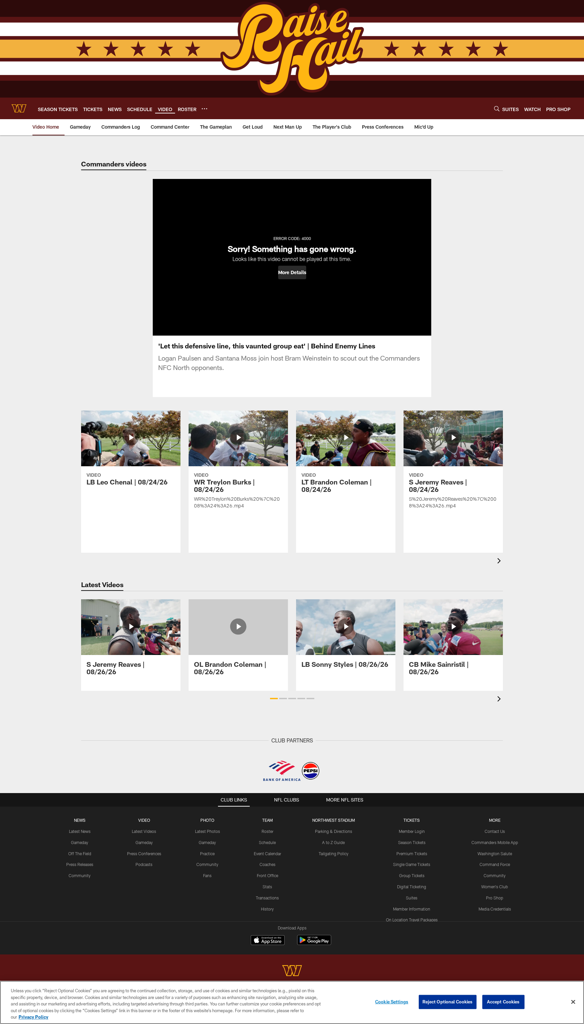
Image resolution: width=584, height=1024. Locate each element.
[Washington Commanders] (292, 971)
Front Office (267, 875)
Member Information (411, 909)
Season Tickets (411, 842)
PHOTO (207, 820)
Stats (267, 886)
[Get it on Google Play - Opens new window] (314, 943)
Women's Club (494, 886)
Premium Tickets (411, 853)
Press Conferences (144, 853)
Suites (411, 897)
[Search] (497, 108)
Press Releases (79, 864)
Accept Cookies (503, 1001)
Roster (267, 831)
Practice (207, 853)
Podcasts (144, 864)
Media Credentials (495, 909)
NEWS (80, 820)
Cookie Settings (391, 1001)
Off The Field (79, 853)
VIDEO (144, 820)
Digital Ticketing (411, 886)
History (267, 909)
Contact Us (495, 831)
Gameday (79, 842)
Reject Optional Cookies (447, 1001)
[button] (292, 272)
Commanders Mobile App (494, 842)
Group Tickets (411, 875)
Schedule (267, 842)
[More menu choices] (204, 108)
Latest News (80, 831)
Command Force (495, 864)
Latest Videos (144, 831)
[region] (292, 1002)
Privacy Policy (33, 1017)
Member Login (412, 831)
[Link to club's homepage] (19, 108)
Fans (207, 875)
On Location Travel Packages (412, 919)
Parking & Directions (333, 831)
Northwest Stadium (333, 820)
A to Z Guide (333, 842)
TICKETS (412, 820)
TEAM (267, 820)
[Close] (573, 1002)
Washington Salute (495, 853)
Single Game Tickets (411, 864)
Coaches (267, 864)
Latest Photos (207, 831)
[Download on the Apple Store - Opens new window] (268, 941)
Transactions (267, 897)
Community (80, 875)
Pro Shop (494, 897)
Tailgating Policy (333, 853)
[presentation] (500, 561)
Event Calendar (267, 853)
